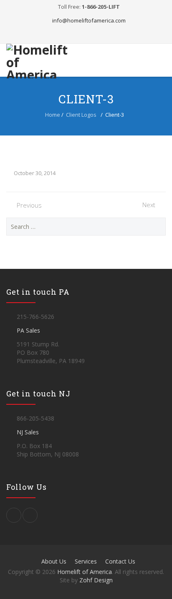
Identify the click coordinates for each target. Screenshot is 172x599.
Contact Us (120, 561)
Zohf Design (96, 580)
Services (86, 561)
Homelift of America (84, 572)
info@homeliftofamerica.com (89, 20)
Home (52, 114)
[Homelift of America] (38, 61)
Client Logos (81, 114)
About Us (53, 561)
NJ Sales (28, 432)
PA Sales (28, 330)
